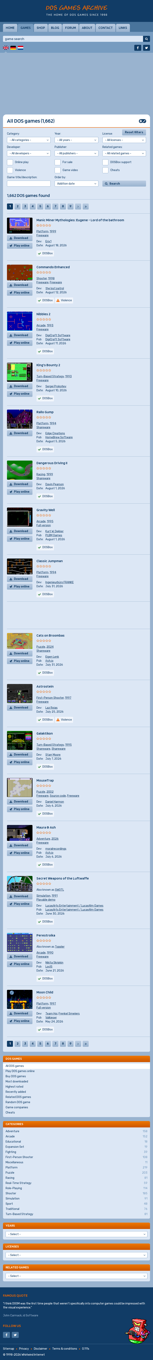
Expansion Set (76, 1147)
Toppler (60, 946)
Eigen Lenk (52, 656)
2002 (50, 791)
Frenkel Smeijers (69, 1013)
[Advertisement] (76, 81)
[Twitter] (146, 48)
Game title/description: (22, 177)
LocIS (48, 966)
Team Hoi (51, 1013)
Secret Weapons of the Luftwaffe (62, 878)
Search (114, 183)
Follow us (12, 1326)
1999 (53, 231)
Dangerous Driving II (51, 463)
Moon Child (44, 992)
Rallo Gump (45, 412)
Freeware (42, 235)
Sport (76, 1203)
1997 (68, 698)
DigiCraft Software (57, 335)
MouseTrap (45, 780)
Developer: (14, 147)
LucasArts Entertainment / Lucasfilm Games (74, 905)
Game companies (17, 1107)
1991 (55, 895)
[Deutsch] (13, 48)
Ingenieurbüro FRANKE (59, 582)
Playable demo (45, 899)
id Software (30, 1315)
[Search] (146, 39)
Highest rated (14, 1086)
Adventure (43, 838)
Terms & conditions (64, 1348)
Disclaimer (40, 1348)
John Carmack (12, 1315)
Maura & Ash (46, 827)
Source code (58, 795)
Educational (76, 1141)
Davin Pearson (54, 484)
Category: (13, 133)
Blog (55, 28)
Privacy (24, 1348)
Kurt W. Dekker (54, 531)
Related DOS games (18, 1097)
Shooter (41, 278)
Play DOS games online (20, 1071)
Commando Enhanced (53, 267)
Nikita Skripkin (54, 962)
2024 (50, 647)
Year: (58, 133)
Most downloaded (17, 1081)
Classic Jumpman (49, 561)
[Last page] (86, 206)
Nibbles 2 (43, 314)
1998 (51, 278)
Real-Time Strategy (76, 1183)
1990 (50, 952)
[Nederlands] (20, 48)
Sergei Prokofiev (55, 386)
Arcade (41, 325)
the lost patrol (54, 288)
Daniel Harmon (54, 801)
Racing (40, 474)
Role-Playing (76, 1188)
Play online (21, 245)
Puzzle (40, 647)
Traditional (76, 1209)
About (87, 28)
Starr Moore (53, 754)
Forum (70, 28)
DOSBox (47, 594)
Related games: (112, 147)
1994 (53, 423)
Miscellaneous (76, 1162)
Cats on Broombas (50, 635)
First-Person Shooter (50, 698)
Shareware (43, 427)
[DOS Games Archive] (76, 10)
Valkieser (51, 1017)
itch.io (49, 660)
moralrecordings (55, 848)
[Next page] (78, 206)
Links (123, 28)
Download (21, 238)
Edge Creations (55, 433)
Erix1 (48, 241)
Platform (42, 231)
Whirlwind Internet (33, 1354)
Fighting (76, 1152)
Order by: (60, 177)
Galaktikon (44, 733)
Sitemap (8, 1348)
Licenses (12, 1246)
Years (10, 1225)
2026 (55, 838)
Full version (43, 525)
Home (10, 28)
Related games (17, 1267)
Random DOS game (18, 1102)
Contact (105, 28)
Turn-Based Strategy (50, 376)
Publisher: (61, 147)
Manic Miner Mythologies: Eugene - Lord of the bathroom (80, 220)
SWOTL (59, 889)
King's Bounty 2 (48, 365)
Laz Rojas (51, 707)
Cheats (10, 1112)
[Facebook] (137, 48)
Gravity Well (45, 510)
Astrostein (45, 686)
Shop (41, 28)
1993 (50, 325)
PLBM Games (53, 535)
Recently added (16, 1092)
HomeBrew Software (59, 437)
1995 (50, 521)
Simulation (43, 895)
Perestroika (45, 935)
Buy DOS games (16, 1076)
